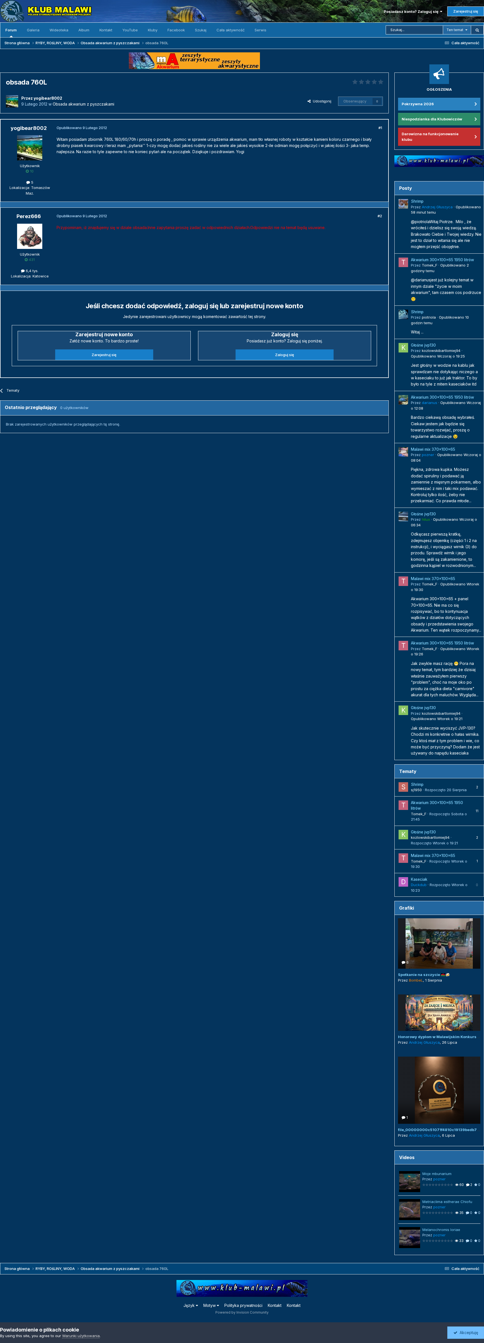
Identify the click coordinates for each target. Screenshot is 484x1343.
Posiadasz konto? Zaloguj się (412, 11)
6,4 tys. (31, 270)
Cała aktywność (231, 30)
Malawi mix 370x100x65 (433, 449)
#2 (380, 216)
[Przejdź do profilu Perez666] (29, 236)
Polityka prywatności (243, 1305)
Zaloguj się (284, 354)
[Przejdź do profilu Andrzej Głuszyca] (403, 204)
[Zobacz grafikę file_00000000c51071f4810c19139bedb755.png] (439, 1090)
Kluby (152, 30)
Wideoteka (59, 30)
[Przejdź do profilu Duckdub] (403, 882)
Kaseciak (419, 879)
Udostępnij (321, 101)
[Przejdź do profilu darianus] (403, 400)
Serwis (260, 30)
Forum (11, 30)
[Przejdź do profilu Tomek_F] (403, 262)
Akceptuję (467, 1332)
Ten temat (454, 30)
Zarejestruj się (465, 11)
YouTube (130, 30)
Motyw (210, 1305)
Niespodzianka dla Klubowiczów (432, 119)
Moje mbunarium (437, 1173)
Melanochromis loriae (441, 1229)
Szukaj (200, 30)
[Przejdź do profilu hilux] (403, 516)
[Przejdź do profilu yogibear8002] (12, 101)
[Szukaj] (477, 30)
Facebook (176, 30)
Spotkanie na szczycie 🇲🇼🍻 (424, 974)
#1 (380, 127)
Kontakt (105, 30)
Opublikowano (438, 356)
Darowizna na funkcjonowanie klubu (430, 137)
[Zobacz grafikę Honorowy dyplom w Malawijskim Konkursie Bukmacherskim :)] (439, 1012)
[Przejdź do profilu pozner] (403, 452)
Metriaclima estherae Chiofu (447, 1201)
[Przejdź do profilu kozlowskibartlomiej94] (403, 347)
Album (83, 30)
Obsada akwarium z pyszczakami (83, 104)
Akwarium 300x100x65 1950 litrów (442, 260)
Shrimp (417, 201)
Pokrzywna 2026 (418, 104)
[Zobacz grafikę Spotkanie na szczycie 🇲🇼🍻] (439, 943)
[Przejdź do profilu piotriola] (403, 314)
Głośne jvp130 (423, 345)
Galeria (33, 30)
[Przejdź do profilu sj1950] (403, 787)
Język (189, 1305)
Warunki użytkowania (81, 1335)
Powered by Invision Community (242, 1312)
